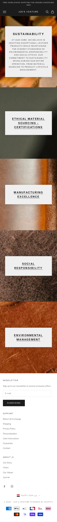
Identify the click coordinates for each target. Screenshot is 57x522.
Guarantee (8, 443)
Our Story (7, 462)
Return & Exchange (12, 419)
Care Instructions (11, 438)
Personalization (10, 433)
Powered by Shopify (41, 502)
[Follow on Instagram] (12, 486)
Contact (6, 448)
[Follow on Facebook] (4, 486)
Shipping (7, 423)
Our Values (8, 472)
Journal (6, 477)
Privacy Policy (9, 428)
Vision (6, 467)
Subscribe (14, 403)
